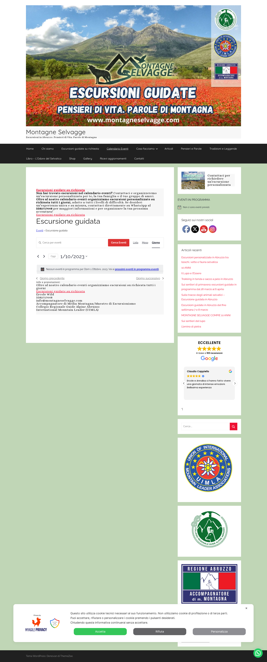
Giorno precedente (52, 278)
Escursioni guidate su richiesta (80, 148)
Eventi (39, 230)
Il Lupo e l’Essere (191, 273)
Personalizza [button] (219, 631)
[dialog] (133, 623)
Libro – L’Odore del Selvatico (43, 158)
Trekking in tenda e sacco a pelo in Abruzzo (207, 279)
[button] (235, 383)
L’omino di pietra (191, 326)
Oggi (53, 256)
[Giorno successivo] (44, 256)
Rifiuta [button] (160, 631)
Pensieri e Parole (191, 148)
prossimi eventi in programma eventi (137, 269)
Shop (72, 158)
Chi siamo (48, 148)
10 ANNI (186, 267)
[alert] (100, 269)
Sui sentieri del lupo (193, 321)
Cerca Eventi (118, 242)
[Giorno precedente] (38, 256)
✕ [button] (246, 608)
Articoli (169, 148)
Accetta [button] (100, 631)
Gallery (87, 158)
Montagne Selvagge (56, 132)
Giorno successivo (148, 278)
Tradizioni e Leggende (223, 148)
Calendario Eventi (117, 148)
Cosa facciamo (145, 148)
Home (30, 148)
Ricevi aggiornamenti (113, 158)
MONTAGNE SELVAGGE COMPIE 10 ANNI (206, 315)
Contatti (139, 158)
